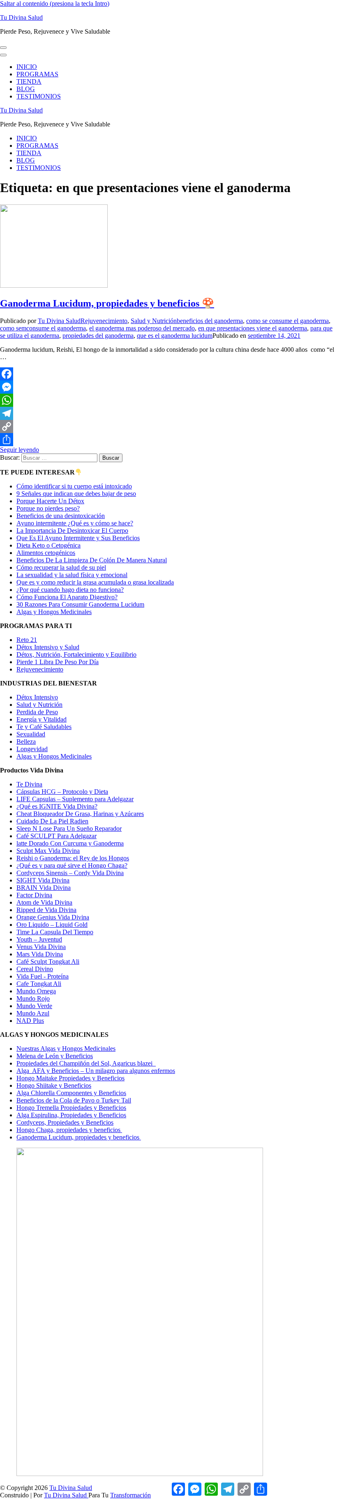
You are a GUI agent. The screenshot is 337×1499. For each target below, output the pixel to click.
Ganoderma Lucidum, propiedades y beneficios (78, 1137)
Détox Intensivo (37, 697)
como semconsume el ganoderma (43, 328)
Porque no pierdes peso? (48, 508)
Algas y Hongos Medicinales (54, 611)
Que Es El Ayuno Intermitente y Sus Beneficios (78, 537)
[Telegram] (168, 413)
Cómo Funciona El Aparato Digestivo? (67, 597)
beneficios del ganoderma (210, 320)
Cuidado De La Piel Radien (52, 821)
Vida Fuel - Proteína (42, 976)
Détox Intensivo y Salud (47, 647)
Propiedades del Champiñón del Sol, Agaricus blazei (86, 1063)
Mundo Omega (36, 991)
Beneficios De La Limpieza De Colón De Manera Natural (91, 560)
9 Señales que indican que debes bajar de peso (76, 493)
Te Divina (29, 784)
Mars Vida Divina (39, 954)
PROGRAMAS (37, 74)
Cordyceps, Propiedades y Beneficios (64, 1122)
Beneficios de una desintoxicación (60, 515)
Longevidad (32, 748)
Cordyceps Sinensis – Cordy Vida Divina (70, 872)
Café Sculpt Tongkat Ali (47, 961)
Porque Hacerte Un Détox (50, 500)
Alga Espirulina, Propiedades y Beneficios (71, 1115)
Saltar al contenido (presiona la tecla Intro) (54, 3)
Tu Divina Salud (21, 17)
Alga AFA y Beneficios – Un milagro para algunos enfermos (95, 1070)
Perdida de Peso (37, 711)
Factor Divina (34, 895)
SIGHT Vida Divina (42, 880)
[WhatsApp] (168, 400)
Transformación (130, 1495)
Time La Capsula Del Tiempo (54, 931)
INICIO (26, 66)
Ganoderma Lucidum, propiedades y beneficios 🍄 (107, 303)
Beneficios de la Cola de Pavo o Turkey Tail (73, 1100)
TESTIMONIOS (38, 96)
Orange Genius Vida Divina (52, 917)
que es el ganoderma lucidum (174, 335)
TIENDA (29, 81)
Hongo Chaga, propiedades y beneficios (69, 1129)
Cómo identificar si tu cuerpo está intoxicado (74, 486)
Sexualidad (30, 734)
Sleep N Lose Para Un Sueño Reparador (69, 828)
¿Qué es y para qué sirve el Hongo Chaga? (71, 865)
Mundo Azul (32, 1013)
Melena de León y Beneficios (54, 1055)
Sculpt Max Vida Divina (48, 850)
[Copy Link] (168, 426)
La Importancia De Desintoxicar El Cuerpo (72, 530)
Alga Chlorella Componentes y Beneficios (71, 1092)
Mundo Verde (34, 1005)
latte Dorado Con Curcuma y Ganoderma (70, 843)
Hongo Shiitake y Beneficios (53, 1085)
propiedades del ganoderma (98, 335)
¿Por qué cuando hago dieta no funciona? (70, 589)
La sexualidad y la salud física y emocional (71, 574)
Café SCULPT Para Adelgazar (56, 835)
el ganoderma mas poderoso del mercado (142, 328)
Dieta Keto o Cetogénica (48, 545)
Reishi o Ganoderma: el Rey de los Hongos (72, 858)
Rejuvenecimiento (104, 320)
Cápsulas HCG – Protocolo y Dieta (62, 791)
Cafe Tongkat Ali (38, 983)
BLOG (25, 88)
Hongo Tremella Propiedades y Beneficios (71, 1107)
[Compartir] (168, 439)
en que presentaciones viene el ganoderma (252, 328)
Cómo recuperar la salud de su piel (61, 567)
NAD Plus (30, 1020)
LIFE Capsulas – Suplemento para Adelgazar (75, 798)
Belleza (26, 741)
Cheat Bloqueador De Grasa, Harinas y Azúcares (80, 813)
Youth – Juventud (39, 939)
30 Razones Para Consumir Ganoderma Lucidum (80, 604)
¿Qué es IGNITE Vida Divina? (56, 806)
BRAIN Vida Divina (43, 887)
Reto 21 (26, 639)
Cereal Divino (34, 968)
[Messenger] (168, 387)
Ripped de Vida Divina (46, 909)
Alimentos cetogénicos (45, 552)
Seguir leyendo (19, 449)
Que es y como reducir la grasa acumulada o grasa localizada (95, 582)
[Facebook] (168, 373)
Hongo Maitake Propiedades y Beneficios (70, 1078)
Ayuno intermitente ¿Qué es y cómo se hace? (74, 523)
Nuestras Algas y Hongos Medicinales (65, 1048)
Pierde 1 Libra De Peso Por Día (57, 661)
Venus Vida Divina (41, 946)
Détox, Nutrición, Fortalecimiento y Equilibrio (76, 654)
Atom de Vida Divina (44, 902)
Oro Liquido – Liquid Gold (52, 924)
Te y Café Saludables (44, 726)
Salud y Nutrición (154, 320)
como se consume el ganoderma (287, 320)
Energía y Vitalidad (41, 719)
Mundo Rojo (33, 998)
